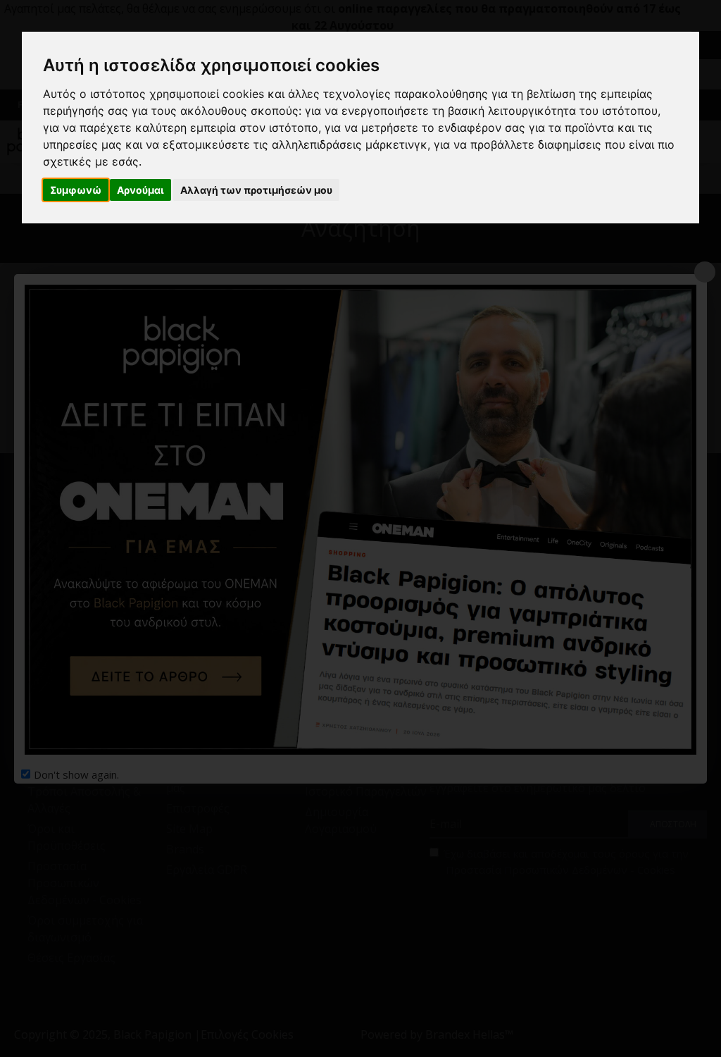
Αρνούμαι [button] (140, 190)
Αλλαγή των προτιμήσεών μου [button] (256, 190)
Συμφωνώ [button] (75, 190)
